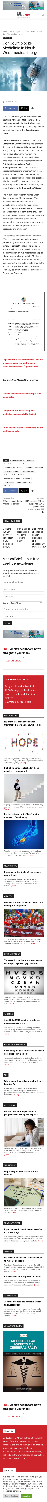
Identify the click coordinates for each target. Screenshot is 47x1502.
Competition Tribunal (11, 471)
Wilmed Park (8, 486)
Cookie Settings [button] (11, 1496)
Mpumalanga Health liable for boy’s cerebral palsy (23, 534)
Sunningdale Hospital (24, 482)
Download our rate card (18, 701)
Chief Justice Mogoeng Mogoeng (22, 460)
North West (27, 478)
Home (5, 32)
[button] (4, 15)
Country (6, 603)
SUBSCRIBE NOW (13, 660)
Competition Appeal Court (13, 467)
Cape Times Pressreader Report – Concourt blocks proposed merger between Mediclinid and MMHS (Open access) (23, 363)
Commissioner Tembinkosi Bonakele (17, 464)
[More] (32, 108)
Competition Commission (34, 467)
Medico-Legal (14, 32)
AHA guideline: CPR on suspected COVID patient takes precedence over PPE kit (34, 506)
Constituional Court (28, 471)
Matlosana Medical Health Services (16, 475)
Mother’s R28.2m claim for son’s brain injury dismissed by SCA (8, 537)
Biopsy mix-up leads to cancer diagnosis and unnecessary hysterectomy (39, 537)
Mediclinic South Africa (12, 478)
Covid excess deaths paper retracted (22, 1276)
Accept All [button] (26, 1496)
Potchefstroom (9, 482)
